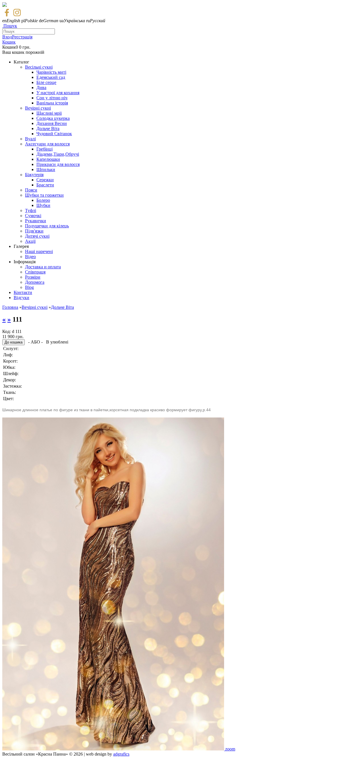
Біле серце (46, 82)
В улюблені (57, 342)
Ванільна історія (52, 102)
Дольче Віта (47, 128)
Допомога (34, 282)
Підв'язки (34, 231)
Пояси (31, 190)
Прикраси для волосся (58, 164)
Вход (7, 36)
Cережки (45, 179)
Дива (41, 87)
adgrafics (121, 754)
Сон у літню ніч (51, 97)
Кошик (9, 42)
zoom (230, 748)
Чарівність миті (51, 72)
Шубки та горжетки (44, 195)
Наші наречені (39, 251)
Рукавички (35, 220)
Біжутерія (34, 174)
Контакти (23, 292)
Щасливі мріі (49, 113)
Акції (30, 241)
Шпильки (45, 169)
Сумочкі (33, 215)
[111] (113, 748)
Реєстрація (22, 36)
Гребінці (44, 149)
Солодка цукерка (53, 118)
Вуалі (30, 138)
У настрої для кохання (57, 92)
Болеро (43, 200)
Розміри (32, 277)
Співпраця (35, 272)
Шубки (43, 205)
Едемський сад (50, 77)
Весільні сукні (39, 67)
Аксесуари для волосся (47, 143)
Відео (30, 256)
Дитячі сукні (37, 236)
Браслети (45, 184)
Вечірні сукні (38, 108)
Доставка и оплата (43, 266)
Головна (10, 307)
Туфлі (30, 210)
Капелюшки (48, 159)
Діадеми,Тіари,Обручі (57, 154)
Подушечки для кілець (47, 225)
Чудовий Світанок (54, 133)
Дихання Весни (51, 123)
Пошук (10, 25)
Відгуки (21, 297)
